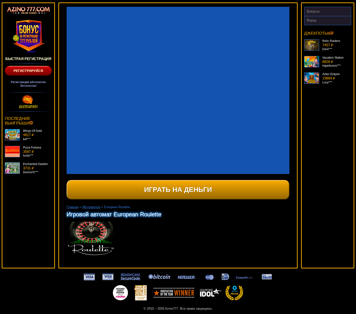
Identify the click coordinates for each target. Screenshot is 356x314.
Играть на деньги (178, 189)
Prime (311, 20)
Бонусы (313, 11)
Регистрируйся (28, 71)
